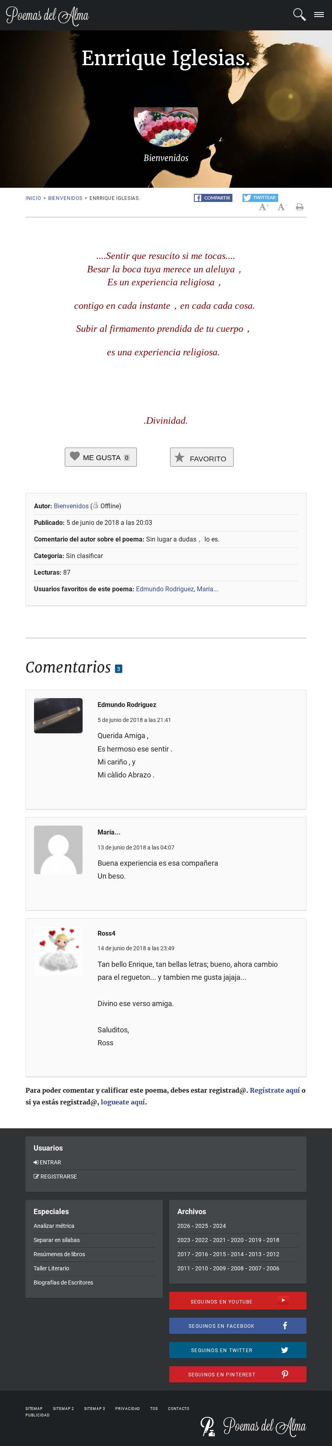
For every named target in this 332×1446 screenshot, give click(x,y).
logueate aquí (123, 1102)
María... (207, 589)
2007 (255, 1268)
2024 (219, 1226)
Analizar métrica (54, 1226)
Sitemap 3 (94, 1409)
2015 (219, 1254)
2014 (237, 1254)
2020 (237, 1240)
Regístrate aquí (275, 1090)
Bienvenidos (65, 198)
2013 (255, 1254)
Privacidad (127, 1409)
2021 (219, 1240)
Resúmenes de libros (59, 1254)
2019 (255, 1240)
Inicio (33, 198)
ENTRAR (50, 1162)
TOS (154, 1409)
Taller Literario (51, 1268)
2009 (219, 1268)
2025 (201, 1226)
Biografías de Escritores (63, 1282)
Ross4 (106, 933)
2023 (183, 1240)
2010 (201, 1268)
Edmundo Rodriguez (165, 589)
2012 (272, 1254)
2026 (183, 1226)
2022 (201, 1240)
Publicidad (38, 1415)
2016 (201, 1254)
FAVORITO (207, 459)
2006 (272, 1268)
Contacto (178, 1409)
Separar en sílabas (57, 1240)
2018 (272, 1240)
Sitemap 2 (63, 1409)
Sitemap (34, 1409)
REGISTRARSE (58, 1176)
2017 (183, 1254)
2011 (183, 1268)
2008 (237, 1268)
